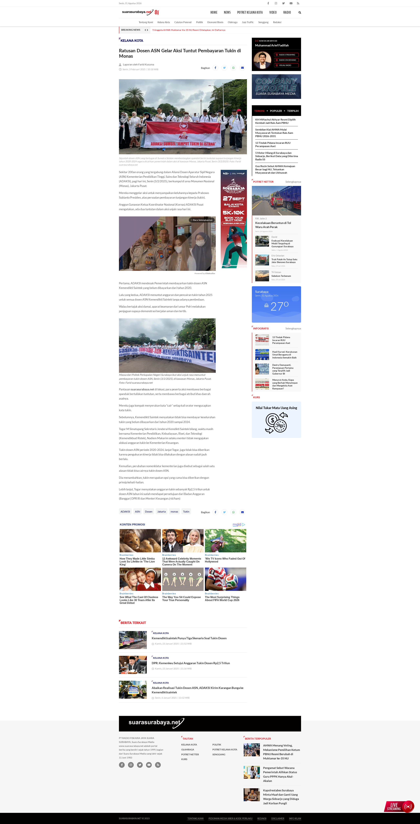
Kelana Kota (164, 22)
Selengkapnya (293, 181)
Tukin (186, 511)
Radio (287, 12)
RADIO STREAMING (287, 55)
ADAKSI (125, 511)
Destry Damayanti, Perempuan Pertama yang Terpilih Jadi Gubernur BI (282, 369)
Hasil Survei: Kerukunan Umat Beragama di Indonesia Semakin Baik (284, 354)
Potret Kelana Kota (250, 12)
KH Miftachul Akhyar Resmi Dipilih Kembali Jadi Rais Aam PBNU (275, 121)
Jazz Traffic (248, 22)
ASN (137, 511)
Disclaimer (277, 818)
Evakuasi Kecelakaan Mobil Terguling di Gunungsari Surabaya (282, 243)
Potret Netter (190, 754)
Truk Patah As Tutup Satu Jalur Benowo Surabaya (284, 261)
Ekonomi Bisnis (215, 22)
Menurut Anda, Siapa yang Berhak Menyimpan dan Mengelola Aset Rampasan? (285, 384)
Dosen (148, 511)
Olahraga (232, 22)
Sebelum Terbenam (281, 275)
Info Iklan (295, 818)
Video (273, 12)
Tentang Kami (146, 22)
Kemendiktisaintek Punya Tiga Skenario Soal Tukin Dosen (189, 638)
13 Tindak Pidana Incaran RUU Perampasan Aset (273, 144)
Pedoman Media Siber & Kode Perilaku (230, 818)
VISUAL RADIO (285, 65)
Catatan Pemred (182, 22)
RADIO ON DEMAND (287, 60)
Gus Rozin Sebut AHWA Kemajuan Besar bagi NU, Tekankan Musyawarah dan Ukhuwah (275, 169)
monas (174, 511)
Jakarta (161, 511)
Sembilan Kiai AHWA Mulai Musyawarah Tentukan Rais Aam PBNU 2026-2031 (274, 133)
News (227, 12)
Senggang (263, 22)
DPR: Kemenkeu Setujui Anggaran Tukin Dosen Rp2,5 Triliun (191, 663)
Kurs (184, 759)
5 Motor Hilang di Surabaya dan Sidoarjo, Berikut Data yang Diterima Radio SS (192, 30)
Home (214, 12)
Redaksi (277, 22)
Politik (199, 22)
